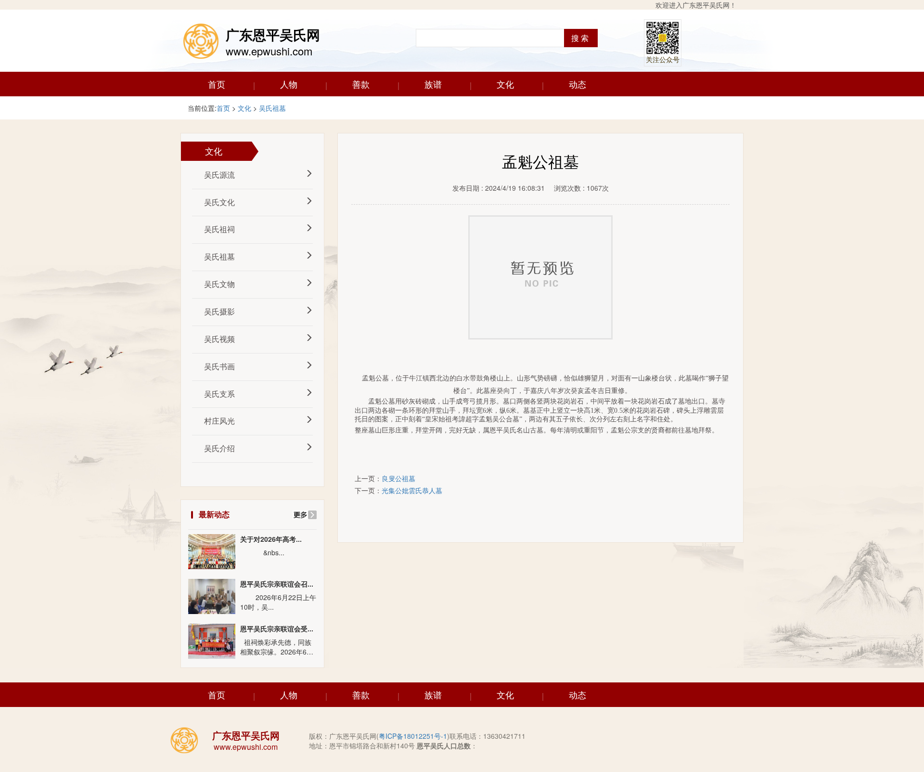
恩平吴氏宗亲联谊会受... (276, 628)
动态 (577, 84)
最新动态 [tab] (214, 514)
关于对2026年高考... (271, 539)
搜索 (580, 37)
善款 (361, 84)
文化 (505, 84)
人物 (288, 84)
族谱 (433, 84)
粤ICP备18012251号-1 (413, 736)
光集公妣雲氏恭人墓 (412, 490)
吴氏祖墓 (272, 108)
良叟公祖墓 (398, 478)
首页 (216, 84)
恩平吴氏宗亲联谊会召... (276, 584)
